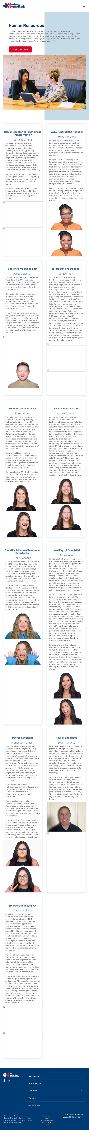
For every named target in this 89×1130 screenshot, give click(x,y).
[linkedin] (9, 1080)
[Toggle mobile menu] (84, 6)
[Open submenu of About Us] (81, 1090)
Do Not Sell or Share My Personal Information (72, 1115)
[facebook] (4, 1080)
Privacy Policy (44, 1122)
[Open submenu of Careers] (81, 1097)
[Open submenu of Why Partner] (81, 1076)
